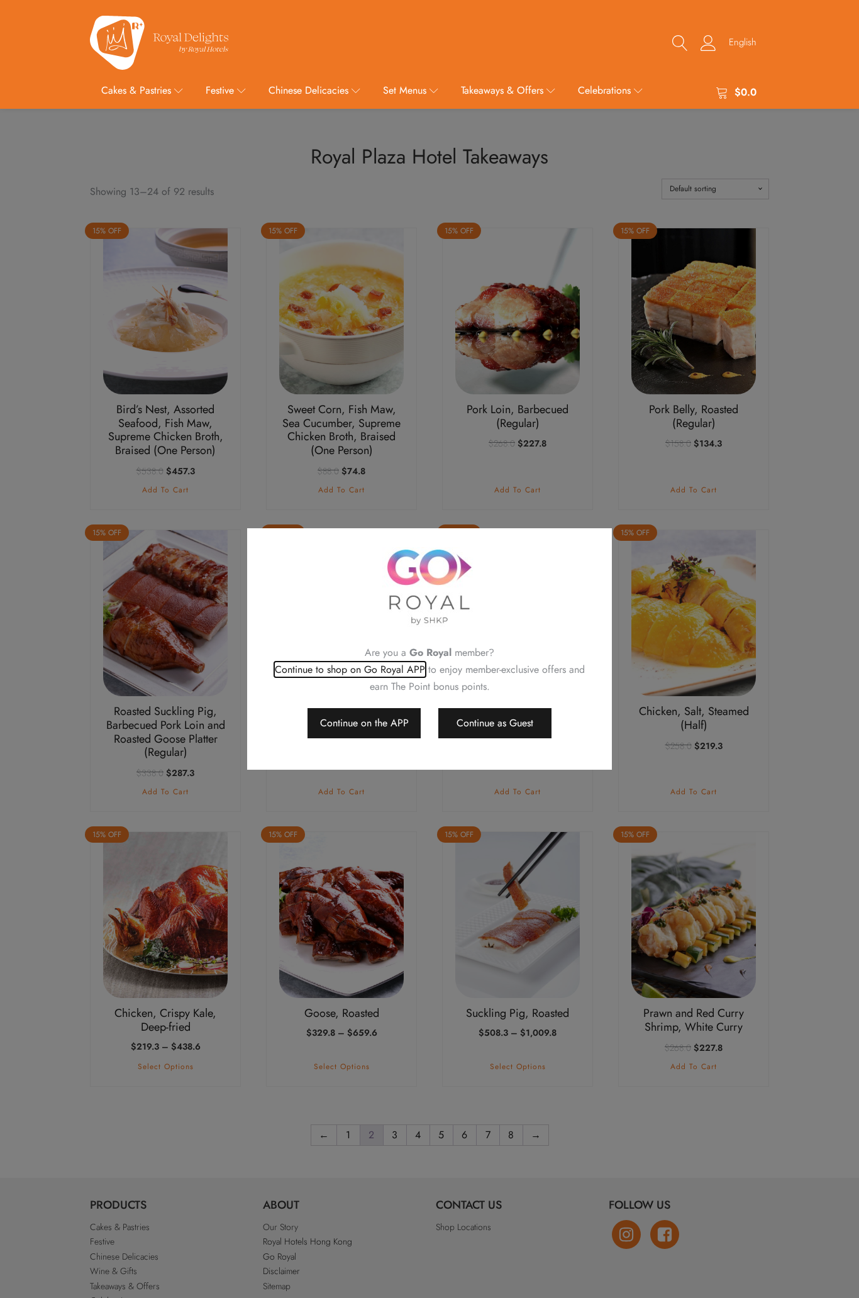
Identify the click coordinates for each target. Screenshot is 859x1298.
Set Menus (404, 90)
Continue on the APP (364, 723)
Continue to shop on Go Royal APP (350, 669)
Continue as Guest (495, 723)
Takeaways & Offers (502, 90)
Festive (220, 90)
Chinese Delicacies (308, 90)
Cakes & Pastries (136, 90)
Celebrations (604, 90)
